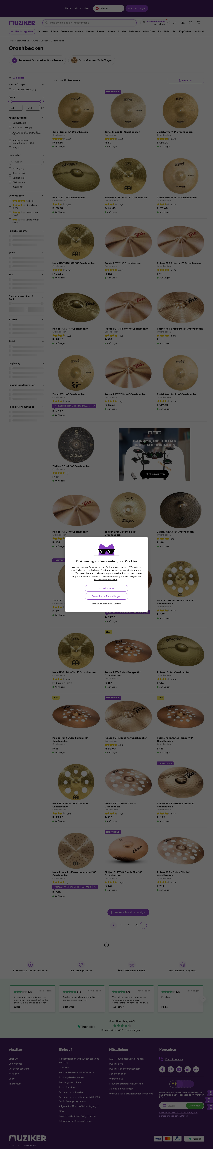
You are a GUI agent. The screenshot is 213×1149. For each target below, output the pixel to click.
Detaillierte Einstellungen (106, 596)
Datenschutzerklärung (106, 579)
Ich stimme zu (106, 588)
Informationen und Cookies (106, 603)
